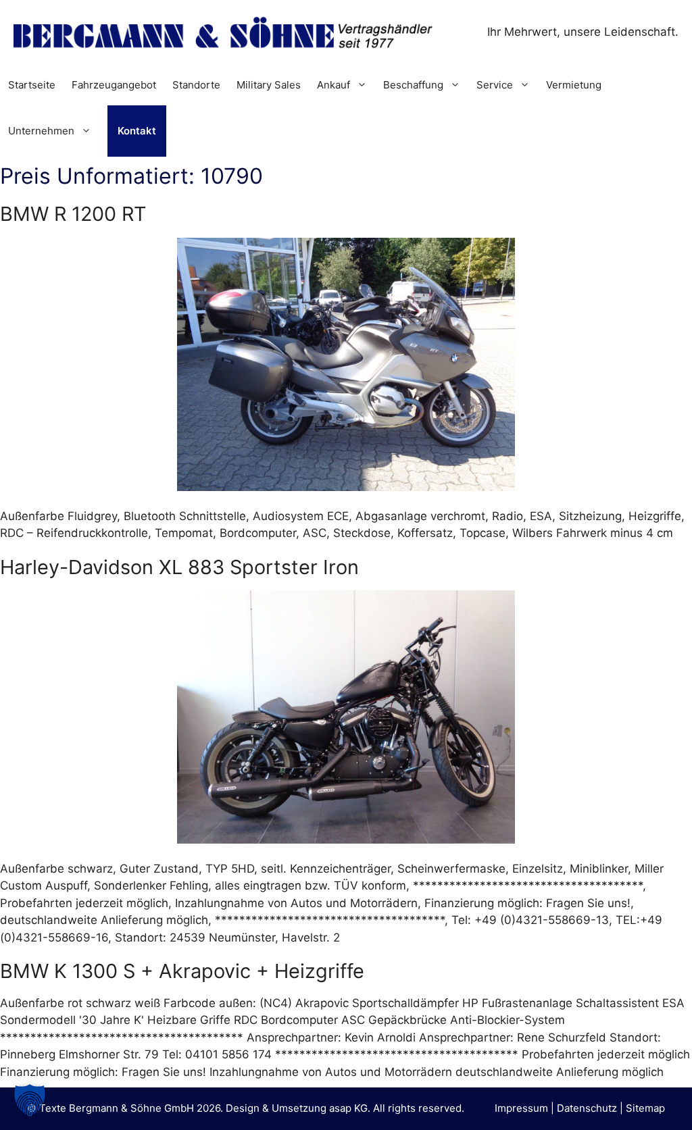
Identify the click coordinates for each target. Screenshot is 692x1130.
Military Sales (269, 84)
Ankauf (333, 84)
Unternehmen (41, 130)
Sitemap (645, 1108)
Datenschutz (587, 1108)
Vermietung (573, 84)
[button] (29, 1100)
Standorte (196, 84)
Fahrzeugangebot (114, 84)
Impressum (521, 1108)
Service (494, 84)
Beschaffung (413, 84)
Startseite (31, 84)
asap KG (348, 1108)
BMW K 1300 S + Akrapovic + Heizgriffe (182, 971)
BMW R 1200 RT (73, 214)
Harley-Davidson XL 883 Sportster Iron (179, 567)
